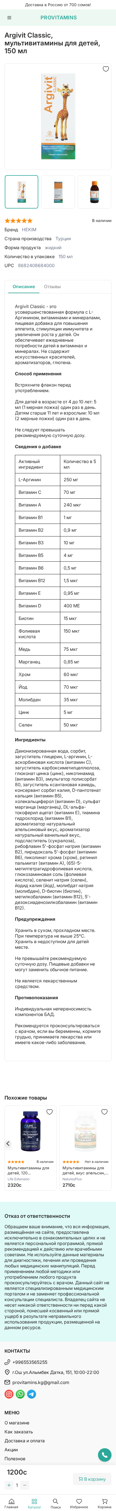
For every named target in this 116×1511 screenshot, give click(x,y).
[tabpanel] (58, 677)
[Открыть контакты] (104, 1455)
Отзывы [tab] (52, 286)
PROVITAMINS (59, 17)
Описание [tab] (24, 286)
